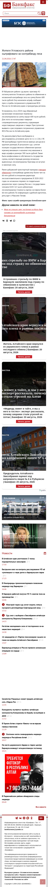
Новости (7, 553)
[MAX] (28, 818)
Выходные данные (11, 872)
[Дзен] (24, 818)
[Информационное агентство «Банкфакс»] (18, 5)
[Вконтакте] (20, 818)
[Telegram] (10, 220)
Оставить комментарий (35, 226)
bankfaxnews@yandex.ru (13, 829)
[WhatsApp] (14, 220)
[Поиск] (39, 13)
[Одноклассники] (7, 220)
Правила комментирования (30, 875)
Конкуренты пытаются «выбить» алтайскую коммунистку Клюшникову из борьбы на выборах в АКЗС (23, 712)
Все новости (41, 807)
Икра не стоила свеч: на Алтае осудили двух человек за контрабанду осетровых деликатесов (23, 212)
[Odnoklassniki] (31, 818)
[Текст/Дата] (43, 13)
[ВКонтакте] (3, 220)
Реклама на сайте (21, 879)
